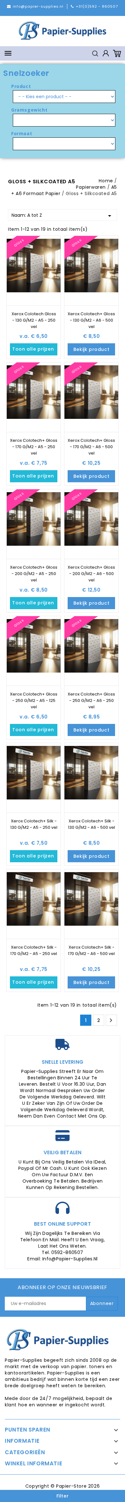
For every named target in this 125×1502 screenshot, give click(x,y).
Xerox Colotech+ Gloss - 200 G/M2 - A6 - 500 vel (91, 573)
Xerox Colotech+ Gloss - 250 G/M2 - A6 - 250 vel (91, 700)
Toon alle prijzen (34, 349)
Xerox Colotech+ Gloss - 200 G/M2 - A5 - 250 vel (33, 573)
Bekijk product (91, 349)
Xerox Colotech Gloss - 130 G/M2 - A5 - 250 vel (34, 320)
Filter (62, 1496)
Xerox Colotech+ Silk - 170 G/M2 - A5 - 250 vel (33, 950)
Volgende (111, 1020)
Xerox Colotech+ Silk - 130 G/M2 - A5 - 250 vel (33, 824)
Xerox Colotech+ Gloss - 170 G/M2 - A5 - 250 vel (33, 446)
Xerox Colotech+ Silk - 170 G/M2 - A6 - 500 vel (91, 950)
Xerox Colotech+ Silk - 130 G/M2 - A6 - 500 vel (91, 824)
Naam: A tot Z (62, 216)
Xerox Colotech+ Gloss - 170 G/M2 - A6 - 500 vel (91, 446)
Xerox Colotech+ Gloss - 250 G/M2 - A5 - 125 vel (33, 700)
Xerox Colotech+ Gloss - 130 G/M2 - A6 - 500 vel (91, 320)
